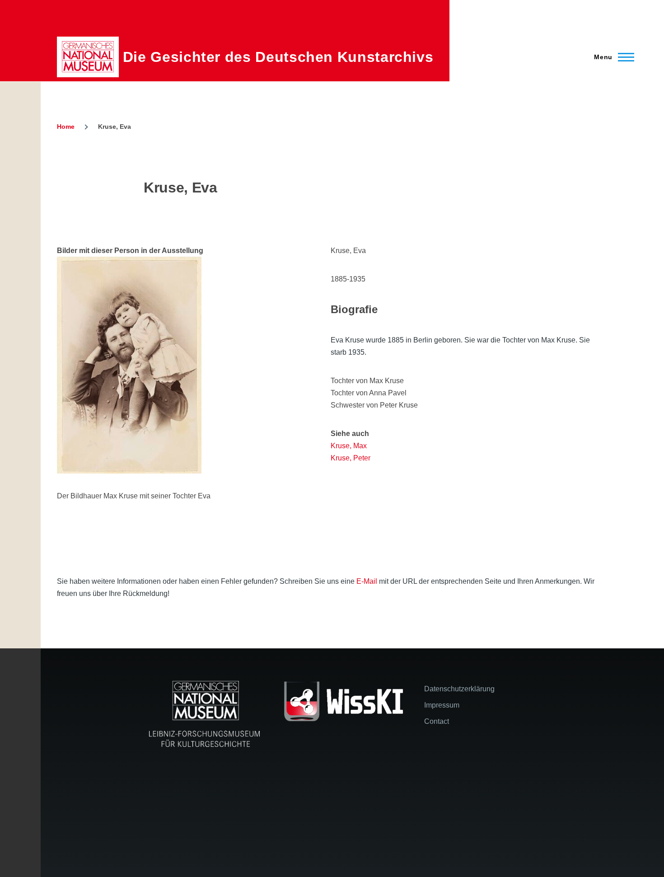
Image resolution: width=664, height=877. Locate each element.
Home (66, 126)
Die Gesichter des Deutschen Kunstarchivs (278, 57)
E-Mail (366, 581)
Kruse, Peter (350, 458)
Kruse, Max (349, 446)
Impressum (441, 705)
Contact (436, 721)
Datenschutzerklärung (459, 689)
